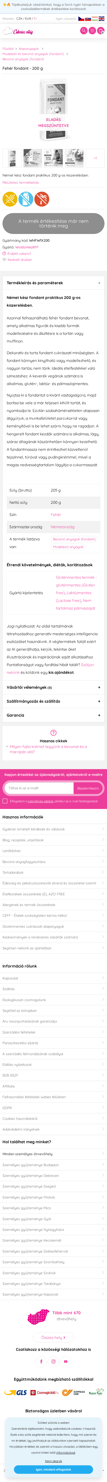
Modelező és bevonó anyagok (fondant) (33, 54)
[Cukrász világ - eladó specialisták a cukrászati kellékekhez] (17, 30)
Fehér (56, 514)
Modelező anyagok (68, 547)
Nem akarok (53, 1461)
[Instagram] (53, 1361)
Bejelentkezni (88, 788)
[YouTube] (65, 1361)
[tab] (53, 283)
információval (65, 1452)
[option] (53, 109)
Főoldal (8, 49)
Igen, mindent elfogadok (53, 1469)
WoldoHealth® (26, 247)
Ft (35, 18)
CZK (19, 18)
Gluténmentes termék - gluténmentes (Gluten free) (76, 585)
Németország (63, 526)
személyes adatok (40, 801)
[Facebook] (41, 1361)
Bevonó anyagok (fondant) (23, 59)
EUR (28, 18)
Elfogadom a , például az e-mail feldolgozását (54, 801)
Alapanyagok (29, 49)
